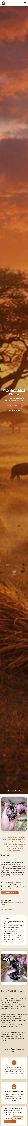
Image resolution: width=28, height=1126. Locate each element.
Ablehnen (18, 1118)
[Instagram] (12, 790)
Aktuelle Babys (14, 406)
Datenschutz (8, 1118)
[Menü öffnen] (25, 3)
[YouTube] (15, 790)
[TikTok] (19, 790)
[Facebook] (8, 790)
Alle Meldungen (6, 909)
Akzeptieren (10, 1122)
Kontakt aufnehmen (14, 410)
